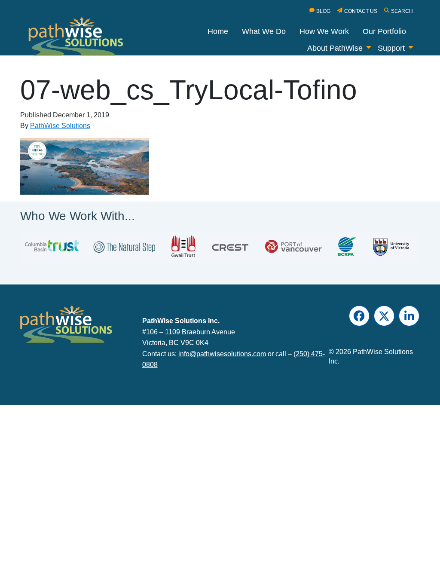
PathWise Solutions (60, 125)
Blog (323, 11)
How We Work (324, 31)
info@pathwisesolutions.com (222, 353)
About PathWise (335, 48)
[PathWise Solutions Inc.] (80, 38)
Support (391, 48)
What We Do (264, 31)
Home (218, 31)
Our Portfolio (384, 31)
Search (402, 11)
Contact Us (360, 11)
